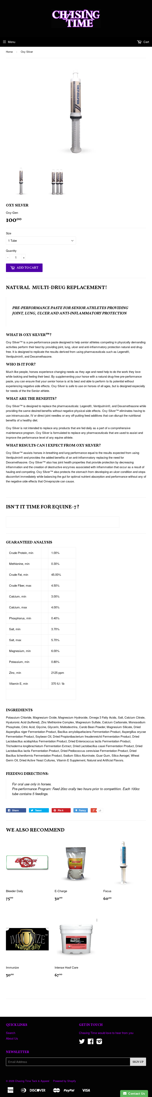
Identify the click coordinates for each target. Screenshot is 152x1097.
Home (9, 51)
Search (10, 1033)
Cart (146, 42)
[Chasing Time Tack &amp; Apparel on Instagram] (99, 1042)
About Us (12, 1038)
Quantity (11, 251)
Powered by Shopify (64, 1081)
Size (8, 233)
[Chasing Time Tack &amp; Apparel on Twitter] (82, 1042)
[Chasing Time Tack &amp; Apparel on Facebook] (91, 1042)
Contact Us (135, 1093)
